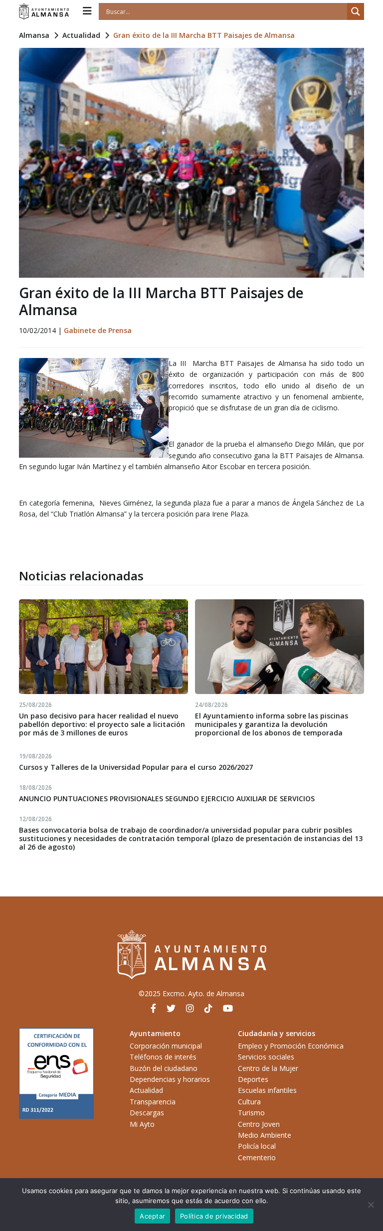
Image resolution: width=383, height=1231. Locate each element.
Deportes (253, 1079)
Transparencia (153, 1101)
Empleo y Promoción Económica (291, 1046)
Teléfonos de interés (163, 1056)
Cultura (249, 1101)
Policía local (257, 1146)
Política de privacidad (214, 1216)
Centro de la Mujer (268, 1068)
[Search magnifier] (355, 11)
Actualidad (81, 35)
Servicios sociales (266, 1056)
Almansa (34, 35)
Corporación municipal (166, 1046)
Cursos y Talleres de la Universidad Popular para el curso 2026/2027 (136, 767)
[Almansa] (44, 11)
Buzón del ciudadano (163, 1068)
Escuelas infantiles (267, 1090)
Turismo (251, 1112)
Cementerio (257, 1157)
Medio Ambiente (264, 1135)
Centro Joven (259, 1124)
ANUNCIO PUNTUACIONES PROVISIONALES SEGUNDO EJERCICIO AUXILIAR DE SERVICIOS (167, 798)
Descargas (147, 1112)
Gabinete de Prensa (98, 330)
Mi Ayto (142, 1124)
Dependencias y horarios (170, 1079)
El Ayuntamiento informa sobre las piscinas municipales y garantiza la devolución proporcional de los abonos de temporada (271, 724)
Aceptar (152, 1216)
